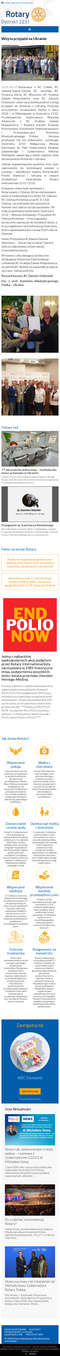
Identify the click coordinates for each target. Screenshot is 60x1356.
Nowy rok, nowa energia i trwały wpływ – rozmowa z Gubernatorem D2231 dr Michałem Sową (29, 1155)
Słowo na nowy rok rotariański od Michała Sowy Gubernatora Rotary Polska (30, 1285)
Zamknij (32, 1354)
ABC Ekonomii (30, 1077)
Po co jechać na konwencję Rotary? (24, 1221)
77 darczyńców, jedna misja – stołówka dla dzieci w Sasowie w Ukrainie (28, 471)
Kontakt (35, 1329)
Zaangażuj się (13, 1334)
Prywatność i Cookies (18, 1332)
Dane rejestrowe (15, 1329)
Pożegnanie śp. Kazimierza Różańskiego (27, 525)
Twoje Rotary (34, 1334)
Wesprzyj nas (30, 1091)
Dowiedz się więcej (30, 1098)
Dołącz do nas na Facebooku (18, 2)
